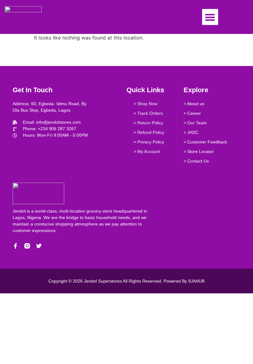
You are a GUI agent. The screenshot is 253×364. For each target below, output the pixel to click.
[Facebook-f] (15, 246)
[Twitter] (39, 246)
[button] (210, 17)
